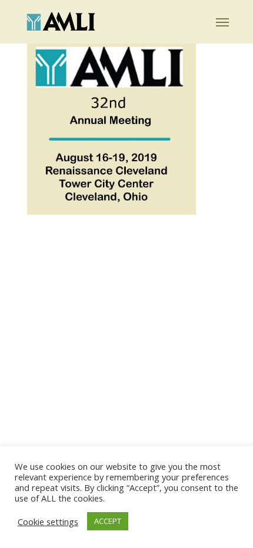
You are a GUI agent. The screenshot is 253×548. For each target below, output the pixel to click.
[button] (222, 22)
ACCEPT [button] (107, 521)
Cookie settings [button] (48, 521)
